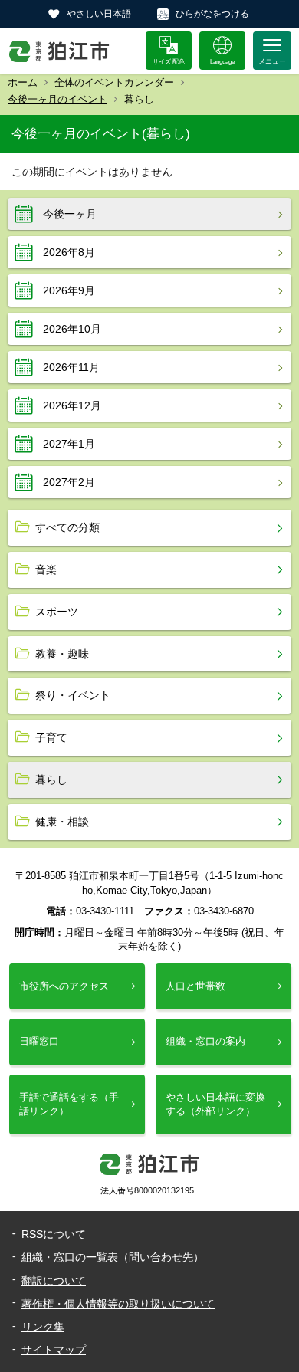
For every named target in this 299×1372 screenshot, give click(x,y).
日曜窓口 (39, 1041)
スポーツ (56, 612)
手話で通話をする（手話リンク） (69, 1104)
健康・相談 (62, 822)
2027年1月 (69, 444)
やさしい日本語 (99, 13)
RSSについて (53, 1234)
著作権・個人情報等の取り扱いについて (118, 1304)
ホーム (23, 82)
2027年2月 (69, 482)
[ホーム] (59, 51)
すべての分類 (67, 527)
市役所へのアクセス (64, 986)
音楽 (46, 569)
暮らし (51, 779)
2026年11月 (71, 367)
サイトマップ (53, 1350)
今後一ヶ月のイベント (57, 99)
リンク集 (42, 1327)
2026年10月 (72, 329)
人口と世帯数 (195, 986)
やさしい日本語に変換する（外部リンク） (215, 1104)
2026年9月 (69, 290)
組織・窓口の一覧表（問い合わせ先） (112, 1257)
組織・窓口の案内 (205, 1041)
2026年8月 (69, 252)
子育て (51, 737)
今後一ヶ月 (70, 214)
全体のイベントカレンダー (114, 82)
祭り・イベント (72, 695)
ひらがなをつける (212, 13)
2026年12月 (72, 405)
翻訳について (53, 1281)
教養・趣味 (62, 654)
